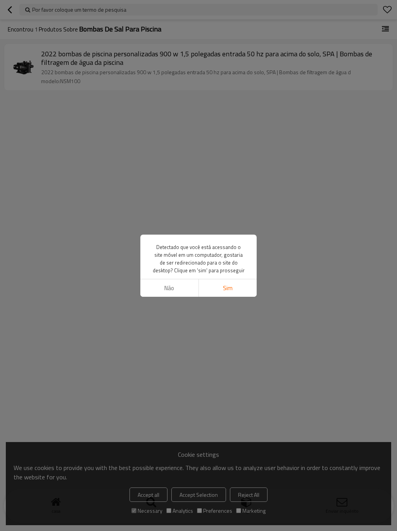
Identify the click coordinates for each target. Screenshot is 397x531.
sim (228, 288)
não (169, 288)
